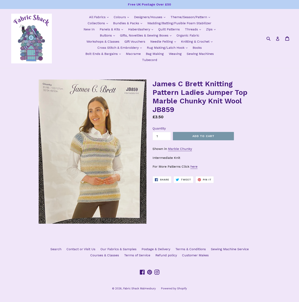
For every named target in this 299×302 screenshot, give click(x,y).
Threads (194, 29)
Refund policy (166, 255)
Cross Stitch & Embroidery (120, 47)
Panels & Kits (112, 29)
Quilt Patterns (169, 29)
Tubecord (149, 60)
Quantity (159, 128)
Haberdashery (141, 29)
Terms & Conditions (190, 249)
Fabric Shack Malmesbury (139, 288)
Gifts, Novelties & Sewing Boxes (147, 35)
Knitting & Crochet (198, 41)
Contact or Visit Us (81, 249)
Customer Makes (195, 255)
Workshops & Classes (102, 41)
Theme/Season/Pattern (191, 17)
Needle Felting (164, 41)
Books (197, 48)
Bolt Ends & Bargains (104, 54)
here (194, 166)
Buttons (108, 35)
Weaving (175, 54)
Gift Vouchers (134, 41)
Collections (99, 23)
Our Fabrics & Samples (118, 249)
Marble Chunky (180, 149)
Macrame (133, 54)
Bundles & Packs (128, 23)
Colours (122, 17)
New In (89, 29)
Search (55, 249)
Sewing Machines (200, 54)
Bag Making (155, 54)
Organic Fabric (188, 35)
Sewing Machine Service (230, 249)
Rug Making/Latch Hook (168, 47)
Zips (212, 29)
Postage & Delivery (156, 249)
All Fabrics (100, 17)
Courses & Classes (104, 255)
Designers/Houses (150, 17)
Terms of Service (137, 255)
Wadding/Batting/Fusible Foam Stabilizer (179, 23)
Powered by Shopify (174, 288)
